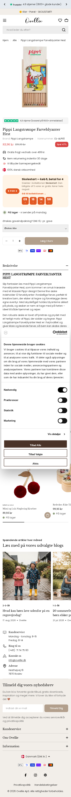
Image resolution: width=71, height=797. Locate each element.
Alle (15, 40)
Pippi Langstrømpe (22, 138)
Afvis (35, 463)
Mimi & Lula (8, 505)
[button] (5, 4)
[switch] (62, 400)
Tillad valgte (36, 454)
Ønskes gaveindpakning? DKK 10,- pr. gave (27, 221)
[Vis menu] (5, 20)
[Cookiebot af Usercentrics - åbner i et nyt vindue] (52, 333)
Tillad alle (35, 445)
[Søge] (64, 30)
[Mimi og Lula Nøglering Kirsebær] (27, 477)
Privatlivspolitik (22, 785)
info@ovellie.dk (17, 660)
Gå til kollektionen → (34, 193)
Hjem (6, 40)
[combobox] (35, 30)
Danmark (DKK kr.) (36, 756)
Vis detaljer (54, 434)
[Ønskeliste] (60, 20)
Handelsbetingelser (46, 785)
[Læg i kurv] (47, 515)
